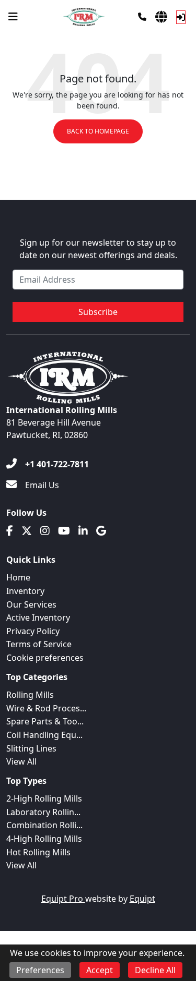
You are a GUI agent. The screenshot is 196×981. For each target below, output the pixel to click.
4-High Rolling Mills (44, 838)
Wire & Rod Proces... (46, 708)
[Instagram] (45, 531)
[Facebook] (9, 531)
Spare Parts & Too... (45, 721)
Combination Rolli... (44, 825)
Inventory (25, 591)
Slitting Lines (31, 748)
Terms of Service (39, 644)
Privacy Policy (33, 631)
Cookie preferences (45, 657)
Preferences (40, 970)
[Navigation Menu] (13, 16)
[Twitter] (26, 531)
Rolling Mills (30, 694)
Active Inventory (38, 617)
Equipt (142, 898)
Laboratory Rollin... (43, 812)
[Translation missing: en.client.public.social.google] (101, 531)
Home (18, 577)
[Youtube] (64, 531)
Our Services (31, 604)
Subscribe (98, 312)
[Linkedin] (83, 531)
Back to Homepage (98, 131)
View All (21, 761)
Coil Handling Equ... (44, 735)
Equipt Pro (63, 898)
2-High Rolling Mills (44, 798)
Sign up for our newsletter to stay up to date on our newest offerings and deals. (98, 249)
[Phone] (142, 17)
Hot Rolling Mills (38, 852)
